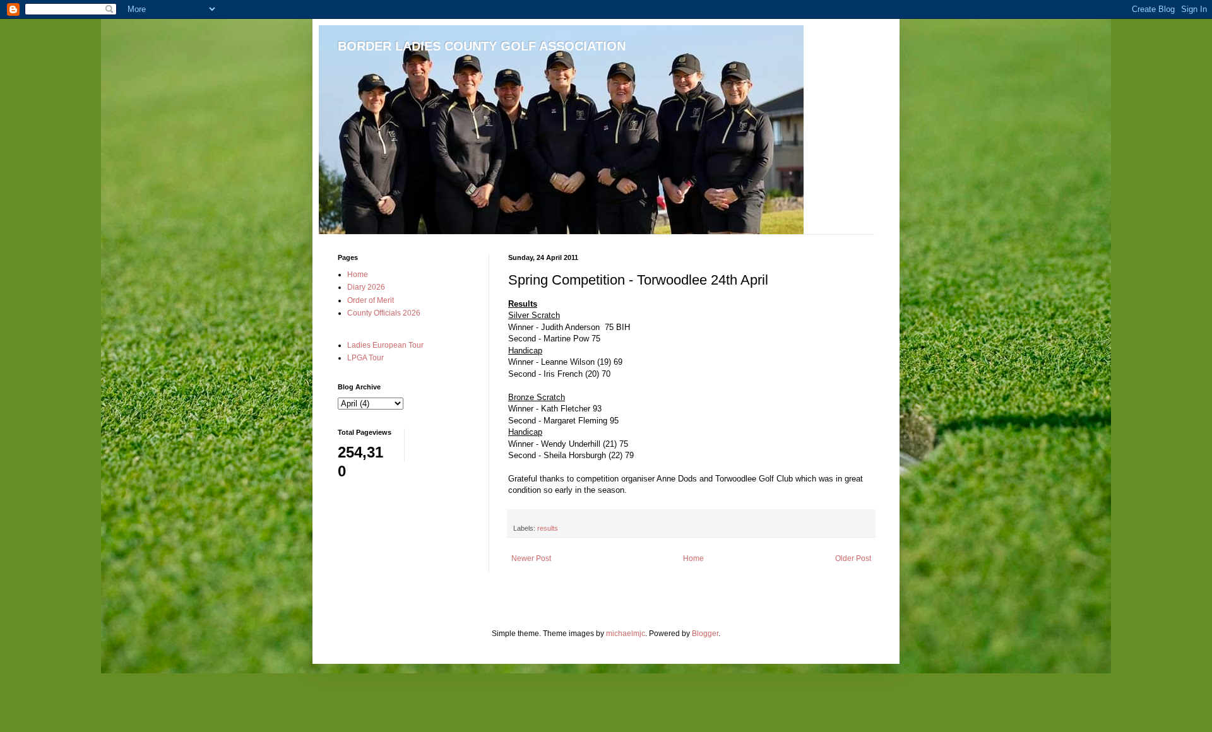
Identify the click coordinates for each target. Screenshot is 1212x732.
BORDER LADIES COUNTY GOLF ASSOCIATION (482, 46)
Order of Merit (370, 300)
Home (693, 558)
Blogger (705, 633)
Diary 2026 (366, 287)
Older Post (853, 558)
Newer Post (531, 558)
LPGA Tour (365, 357)
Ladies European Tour (385, 345)
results (547, 528)
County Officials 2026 (383, 313)
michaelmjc (625, 633)
